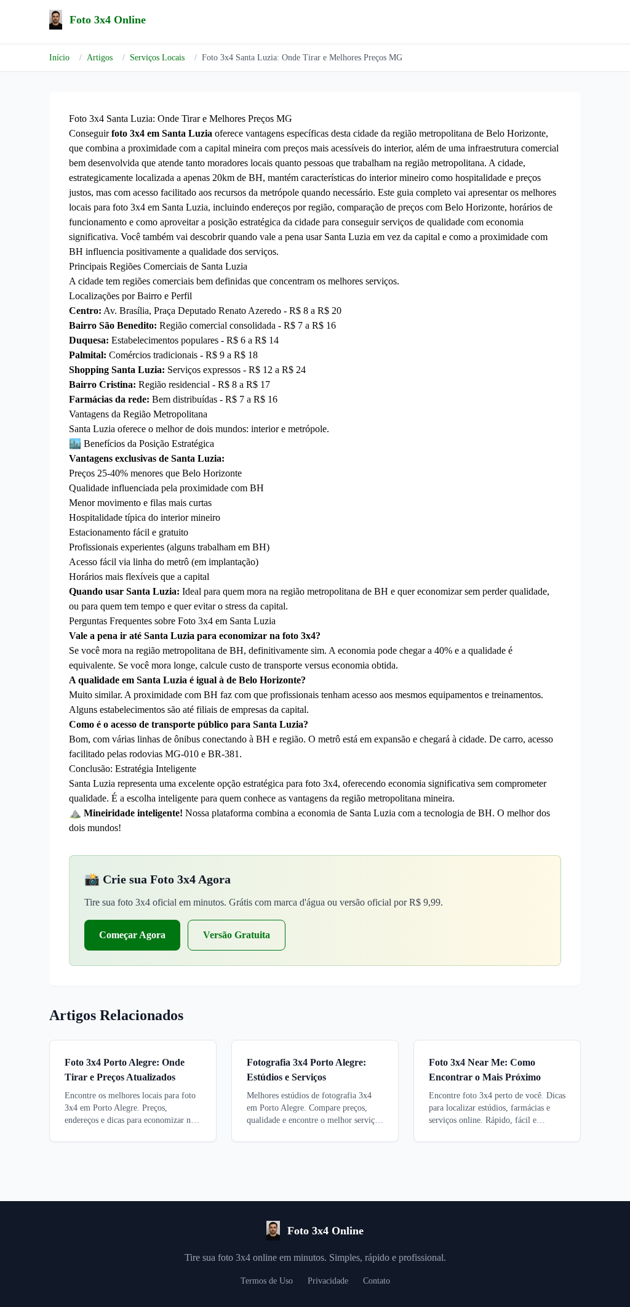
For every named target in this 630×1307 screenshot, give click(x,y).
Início (59, 57)
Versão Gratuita (236, 935)
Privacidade (328, 1280)
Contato (376, 1280)
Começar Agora (132, 935)
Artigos (100, 57)
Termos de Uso (267, 1280)
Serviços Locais (157, 57)
